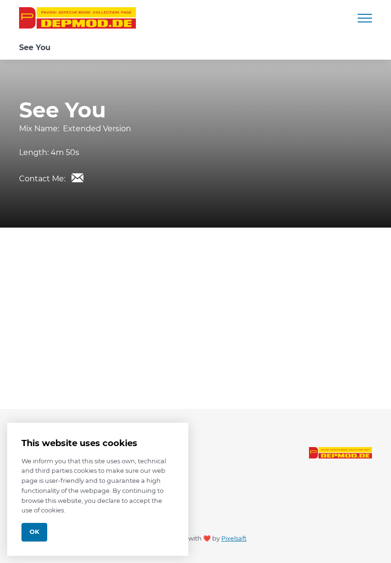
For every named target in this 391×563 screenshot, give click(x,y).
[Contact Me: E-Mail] (77, 177)
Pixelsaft (234, 538)
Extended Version (97, 128)
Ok (34, 531)
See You (35, 47)
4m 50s (65, 152)
